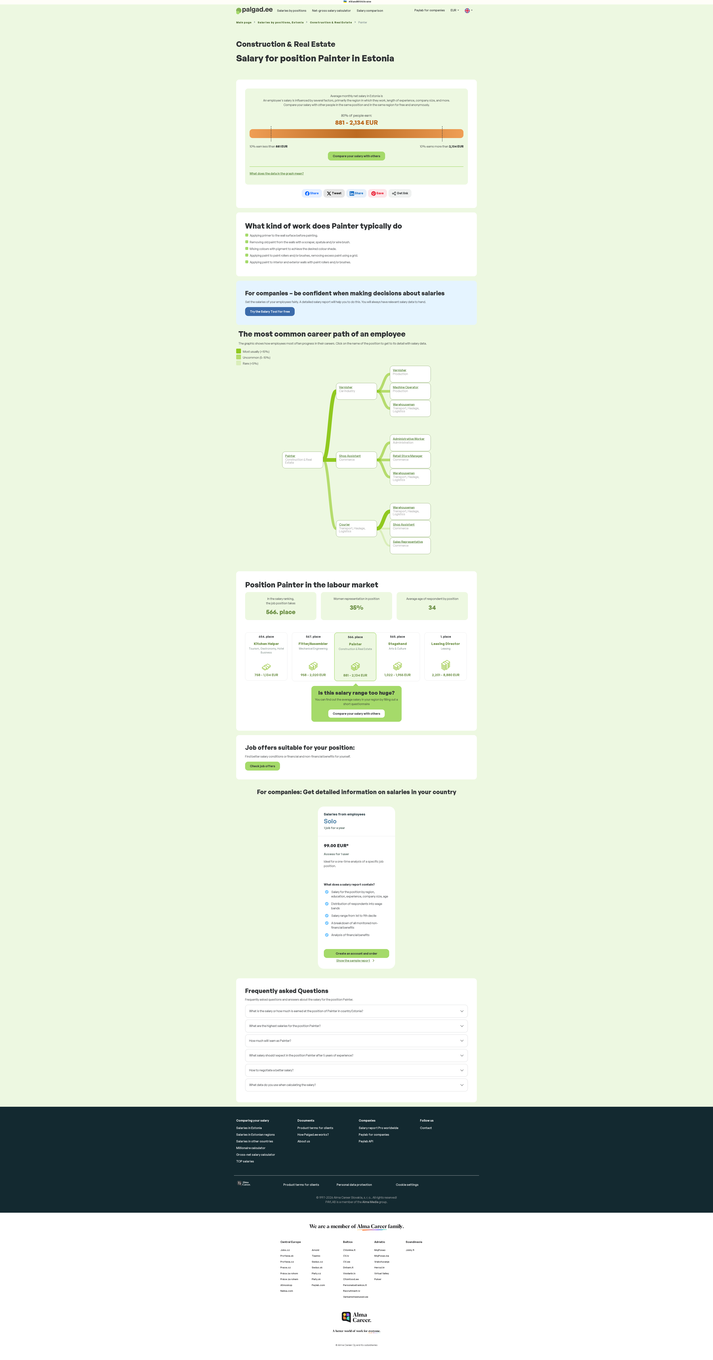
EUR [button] (454, 10)
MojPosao (379, 1249)
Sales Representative (408, 542)
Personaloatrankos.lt (355, 1285)
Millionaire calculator (251, 1148)
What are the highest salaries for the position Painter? (284, 1026)
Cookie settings (407, 1185)
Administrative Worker (409, 439)
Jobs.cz (285, 1249)
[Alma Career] (356, 1317)
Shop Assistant (350, 456)
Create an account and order (356, 953)
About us (303, 1141)
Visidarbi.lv (349, 1273)
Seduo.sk (317, 1267)
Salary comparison (370, 10)
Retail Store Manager (408, 456)
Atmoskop (286, 1285)
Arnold (315, 1249)
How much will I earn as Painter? (270, 1041)
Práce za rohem (289, 1279)
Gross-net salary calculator (255, 1154)
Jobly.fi (410, 1249)
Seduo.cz (317, 1261)
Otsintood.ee (351, 1279)
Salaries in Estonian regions (255, 1134)
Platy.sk (316, 1279)
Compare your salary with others (356, 156)
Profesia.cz (287, 1261)
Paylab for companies (429, 10)
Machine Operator (406, 387)
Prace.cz (285, 1267)
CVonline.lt (349, 1249)
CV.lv (346, 1255)
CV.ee (346, 1261)
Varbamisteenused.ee (355, 1296)
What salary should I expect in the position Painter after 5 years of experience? (301, 1055)
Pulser (377, 1279)
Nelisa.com (286, 1290)
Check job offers (262, 766)
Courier (344, 524)
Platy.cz (316, 1273)
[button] (468, 10)
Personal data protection (354, 1185)
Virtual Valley (381, 1273)
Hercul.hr (379, 1267)
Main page (243, 22)
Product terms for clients (315, 1128)
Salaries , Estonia (281, 22)
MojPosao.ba (381, 1255)
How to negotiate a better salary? (271, 1070)
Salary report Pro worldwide (378, 1128)
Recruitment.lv (351, 1290)
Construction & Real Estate (331, 22)
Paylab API (366, 1141)
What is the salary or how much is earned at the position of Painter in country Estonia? (306, 1011)
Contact (426, 1128)
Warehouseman (404, 404)
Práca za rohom (289, 1273)
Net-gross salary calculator (331, 10)
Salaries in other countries (254, 1141)
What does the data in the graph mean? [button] (277, 173)
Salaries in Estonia (249, 1128)
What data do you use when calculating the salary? (282, 1085)
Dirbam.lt (348, 1267)
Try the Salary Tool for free (270, 311)
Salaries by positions (291, 10)
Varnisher (346, 387)
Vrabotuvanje (381, 1261)
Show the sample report (353, 960)
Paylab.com (318, 1285)
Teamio (316, 1255)
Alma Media (370, 1202)
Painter (290, 456)
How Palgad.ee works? (313, 1134)
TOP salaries (245, 1161)
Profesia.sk (287, 1255)
